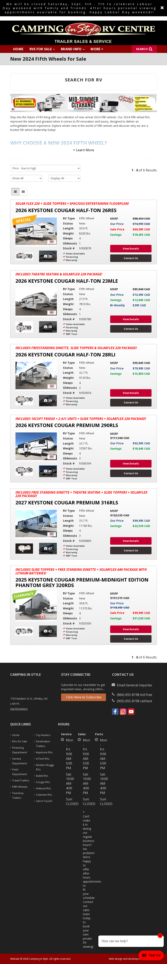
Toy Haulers (43, 735)
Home (18, 49)
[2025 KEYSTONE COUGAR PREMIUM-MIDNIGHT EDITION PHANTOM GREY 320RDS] (36, 606)
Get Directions (19, 709)
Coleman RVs (44, 794)
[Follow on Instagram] (123, 711)
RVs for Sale (41, 49)
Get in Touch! (44, 801)
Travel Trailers (20, 780)
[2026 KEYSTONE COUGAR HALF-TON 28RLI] (36, 375)
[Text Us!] (151, 956)
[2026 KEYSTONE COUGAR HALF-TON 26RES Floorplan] (24, 256)
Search (141, 49)
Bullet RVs (42, 776)
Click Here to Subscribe (83, 697)
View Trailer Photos (48, 256)
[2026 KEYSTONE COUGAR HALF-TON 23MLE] (36, 302)
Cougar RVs (43, 782)
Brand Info (71, 49)
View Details (131, 248)
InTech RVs (42, 758)
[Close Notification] (162, 8)
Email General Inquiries (134, 685)
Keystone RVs (44, 752)
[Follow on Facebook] (115, 711)
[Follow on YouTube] (131, 711)
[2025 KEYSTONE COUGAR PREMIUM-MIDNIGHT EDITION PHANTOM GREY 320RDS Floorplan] (24, 631)
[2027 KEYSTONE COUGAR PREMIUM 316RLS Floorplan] (24, 548)
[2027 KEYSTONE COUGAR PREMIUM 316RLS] (36, 523)
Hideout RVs (43, 788)
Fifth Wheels (19, 787)
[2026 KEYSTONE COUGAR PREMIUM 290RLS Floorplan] (24, 471)
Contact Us (131, 258)
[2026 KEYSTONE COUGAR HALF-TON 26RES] (36, 231)
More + (97, 49)
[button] (83, 147)
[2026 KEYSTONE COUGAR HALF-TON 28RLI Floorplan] (24, 400)
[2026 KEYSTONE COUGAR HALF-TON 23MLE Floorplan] (24, 327)
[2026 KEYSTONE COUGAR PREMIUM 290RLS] (36, 446)
